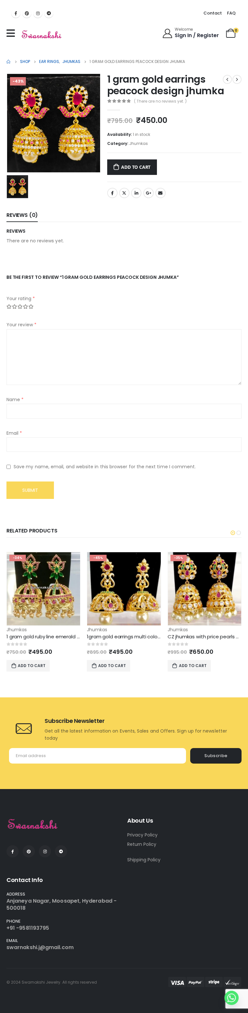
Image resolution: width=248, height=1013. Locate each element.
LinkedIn (136, 193)
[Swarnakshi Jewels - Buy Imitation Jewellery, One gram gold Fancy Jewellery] (42, 34)
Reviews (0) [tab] (22, 215)
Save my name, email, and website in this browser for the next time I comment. (105, 466)
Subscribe (216, 755)
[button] (233, 533)
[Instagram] (37, 13)
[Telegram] (48, 13)
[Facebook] (15, 13)
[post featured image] (43, 588)
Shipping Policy (143, 859)
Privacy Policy (142, 835)
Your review (21, 324)
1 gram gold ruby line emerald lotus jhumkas (57, 636)
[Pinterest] (26, 13)
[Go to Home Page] (8, 62)
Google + (148, 193)
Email (160, 193)
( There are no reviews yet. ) (160, 101)
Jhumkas (138, 143)
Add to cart (135, 167)
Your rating (20, 298)
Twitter (124, 193)
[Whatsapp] (231, 998)
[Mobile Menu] (12, 33)
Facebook (112, 193)
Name (15, 399)
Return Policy (141, 844)
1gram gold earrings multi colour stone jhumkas (142, 636)
